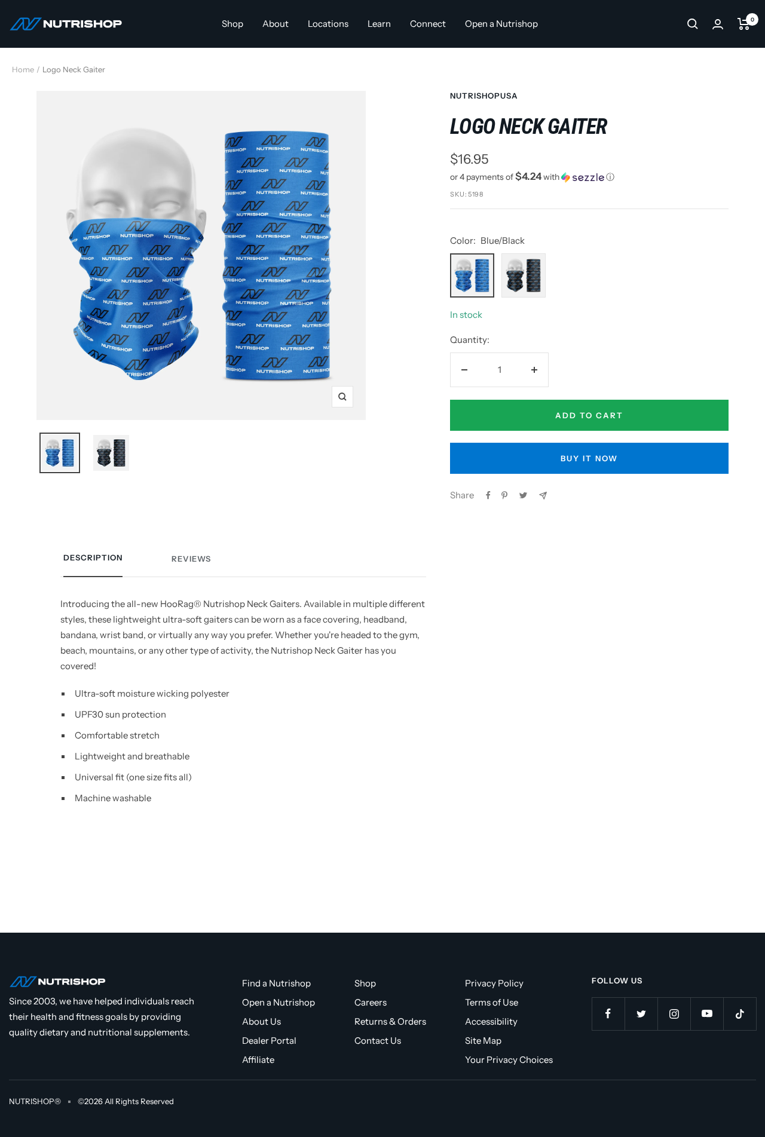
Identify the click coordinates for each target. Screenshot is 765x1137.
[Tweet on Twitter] (523, 495)
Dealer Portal (269, 1040)
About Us (261, 1021)
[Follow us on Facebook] (608, 1013)
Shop (232, 23)
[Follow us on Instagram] (673, 1013)
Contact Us (377, 1040)
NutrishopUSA (484, 95)
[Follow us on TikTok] (739, 1013)
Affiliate (258, 1059)
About (275, 23)
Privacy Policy (494, 983)
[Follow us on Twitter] (641, 1013)
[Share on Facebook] (488, 495)
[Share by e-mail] (543, 495)
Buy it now (589, 458)
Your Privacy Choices (509, 1059)
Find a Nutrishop (276, 983)
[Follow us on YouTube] (706, 1013)
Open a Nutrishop (501, 23)
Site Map (483, 1040)
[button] (589, 177)
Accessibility (491, 1021)
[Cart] (744, 24)
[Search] (692, 24)
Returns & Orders (390, 1021)
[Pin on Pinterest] (504, 495)
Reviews (191, 558)
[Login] (717, 24)
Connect (428, 23)
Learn (379, 23)
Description (93, 557)
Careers (370, 1002)
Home (23, 69)
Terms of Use (491, 1002)
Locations (328, 23)
